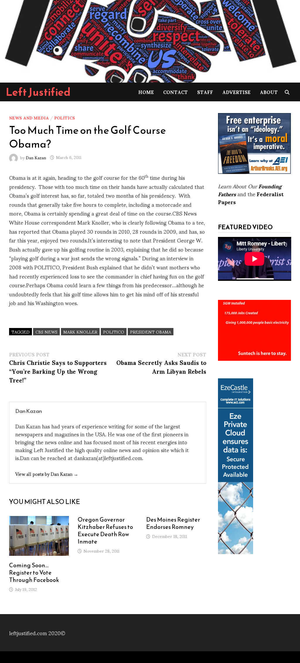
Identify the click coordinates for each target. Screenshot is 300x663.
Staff (205, 92)
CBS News (46, 331)
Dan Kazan (36, 157)
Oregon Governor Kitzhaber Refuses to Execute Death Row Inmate (105, 530)
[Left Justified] (150, 40)
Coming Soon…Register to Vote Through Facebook (34, 572)
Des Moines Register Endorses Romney (173, 523)
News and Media (29, 118)
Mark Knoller (80, 331)
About (269, 92)
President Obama (150, 331)
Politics (64, 118)
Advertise (236, 92)
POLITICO (113, 331)
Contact (175, 92)
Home (146, 92)
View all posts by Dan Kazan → (46, 474)
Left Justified (38, 92)
